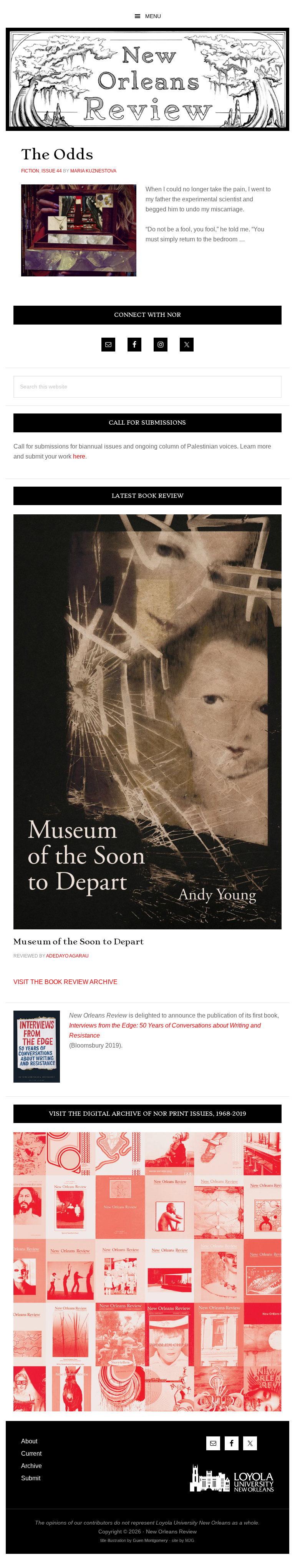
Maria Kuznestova (93, 171)
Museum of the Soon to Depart (78, 941)
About (29, 1441)
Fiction (30, 171)
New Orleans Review (147, 79)
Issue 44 (51, 171)
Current (31, 1453)
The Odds (57, 154)
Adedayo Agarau (67, 956)
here (79, 456)
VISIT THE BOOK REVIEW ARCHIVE (65, 982)
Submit (30, 1478)
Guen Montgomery (150, 1540)
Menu (153, 16)
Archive (31, 1466)
